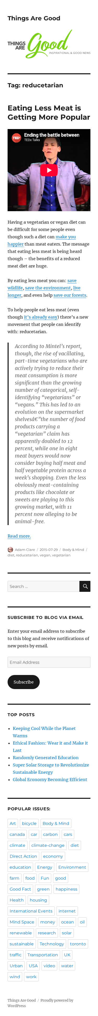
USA (33, 965)
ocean (67, 922)
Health (17, 900)
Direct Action (23, 856)
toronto (78, 943)
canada (17, 834)
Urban (16, 965)
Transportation (42, 954)
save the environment (48, 287)
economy (53, 856)
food (30, 878)
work (31, 976)
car (34, 834)
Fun (45, 878)
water (67, 965)
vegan (45, 555)
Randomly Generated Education (46, 757)
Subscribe (24, 682)
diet (11, 555)
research (47, 932)
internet (67, 911)
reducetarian (27, 555)
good (60, 878)
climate (17, 845)
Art (13, 823)
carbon (50, 834)
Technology (52, 943)
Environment (72, 867)
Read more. (19, 536)
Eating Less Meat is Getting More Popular (49, 112)
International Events (31, 911)
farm (14, 878)
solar (67, 932)
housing (38, 900)
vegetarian (61, 555)
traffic (15, 954)
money (47, 922)
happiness (66, 889)
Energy (44, 867)
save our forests (70, 295)
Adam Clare (25, 549)
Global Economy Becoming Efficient (50, 779)
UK (67, 954)
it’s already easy (40, 317)
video (49, 965)
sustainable (22, 943)
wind (15, 976)
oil (82, 922)
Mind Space (22, 922)
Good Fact (20, 889)
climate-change (48, 845)
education (20, 867)
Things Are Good (34, 18)
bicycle (29, 823)
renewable (21, 932)
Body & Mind (73, 549)
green (43, 889)
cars (68, 834)
